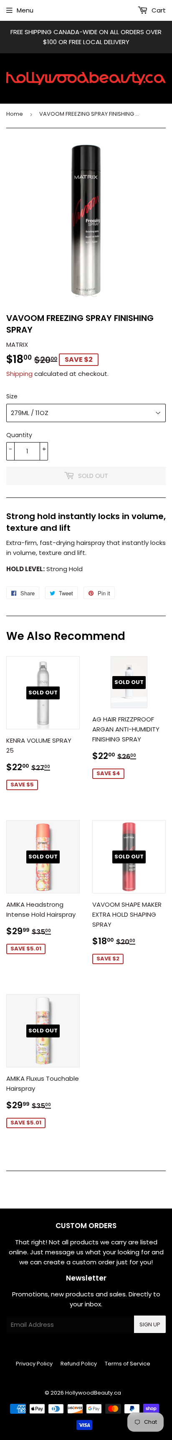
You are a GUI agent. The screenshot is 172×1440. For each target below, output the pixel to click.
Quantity (19, 435)
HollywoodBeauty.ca (93, 1393)
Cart (158, 10)
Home (14, 114)
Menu (25, 10)
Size (12, 396)
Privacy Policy (34, 1364)
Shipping (19, 373)
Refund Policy (79, 1364)
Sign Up (149, 1324)
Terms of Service (127, 1364)
